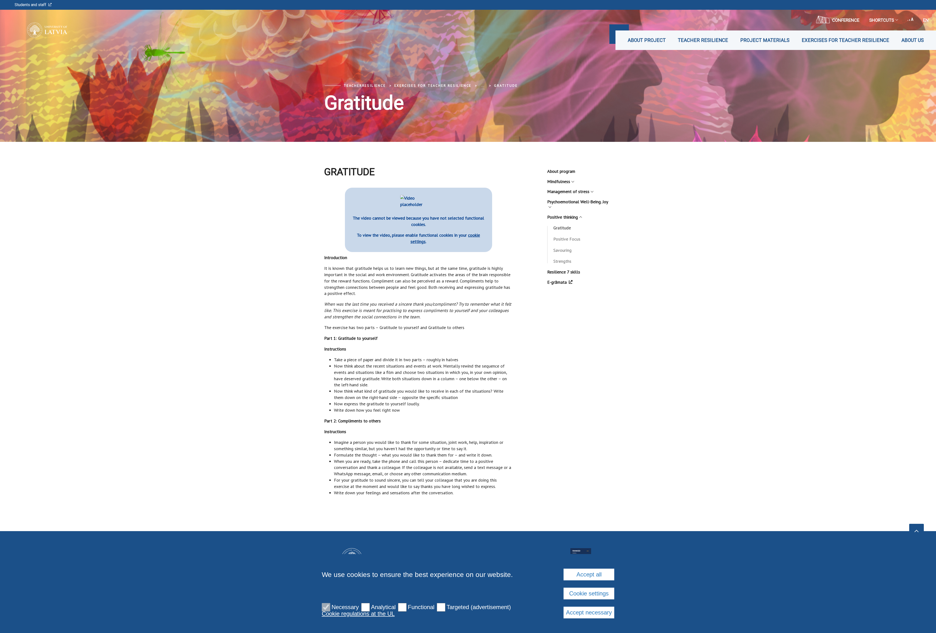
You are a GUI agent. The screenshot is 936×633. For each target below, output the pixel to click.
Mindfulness (558, 181)
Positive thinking (562, 217)
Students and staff (30, 4)
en (926, 20)
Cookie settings (589, 593)
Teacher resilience (703, 40)
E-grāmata (557, 282)
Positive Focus (566, 239)
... (482, 85)
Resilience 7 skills (563, 272)
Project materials (765, 40)
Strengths (562, 261)
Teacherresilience (365, 85)
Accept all (589, 574)
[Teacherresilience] (40, 30)
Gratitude (505, 85)
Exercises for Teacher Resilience (845, 40)
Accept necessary (589, 612)
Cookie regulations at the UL (358, 614)
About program (561, 171)
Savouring (562, 250)
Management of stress (568, 191)
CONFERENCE (845, 20)
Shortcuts (881, 20)
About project (647, 40)
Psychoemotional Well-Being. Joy (577, 202)
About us (912, 40)
